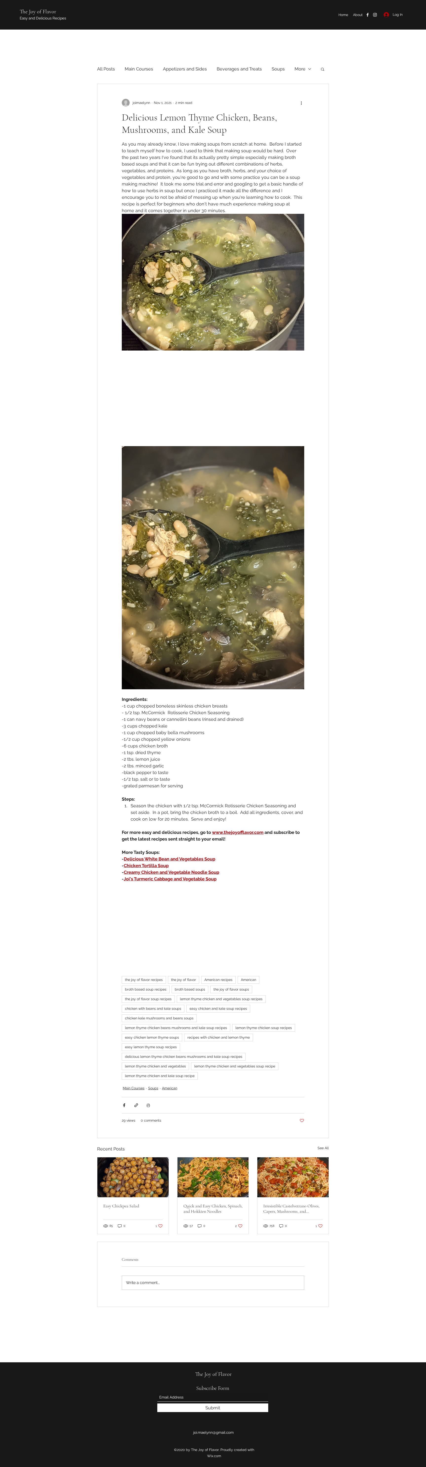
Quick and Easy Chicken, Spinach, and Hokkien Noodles (213, 1210)
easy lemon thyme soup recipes (151, 1049)
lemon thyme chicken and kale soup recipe (160, 1078)
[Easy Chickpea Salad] (133, 1179)
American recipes (218, 982)
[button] (322, 69)
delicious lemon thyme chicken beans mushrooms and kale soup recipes (183, 1059)
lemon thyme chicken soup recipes (263, 1030)
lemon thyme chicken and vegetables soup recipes (221, 1001)
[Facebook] (367, 14)
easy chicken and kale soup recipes (218, 1010)
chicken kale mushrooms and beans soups (159, 1020)
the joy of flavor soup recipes (148, 1001)
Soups (278, 68)
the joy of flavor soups (231, 991)
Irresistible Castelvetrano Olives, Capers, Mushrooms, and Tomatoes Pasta (291, 1210)
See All (323, 1150)
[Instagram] (375, 14)
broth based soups (190, 991)
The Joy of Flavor (38, 11)
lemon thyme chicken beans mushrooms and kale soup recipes (176, 1030)
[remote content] (213, 399)
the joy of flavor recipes (144, 982)
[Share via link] (136, 1107)
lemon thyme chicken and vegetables (155, 1068)
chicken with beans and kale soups (153, 1010)
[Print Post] (148, 1107)
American (248, 982)
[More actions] (301, 103)
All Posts (106, 68)
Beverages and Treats (239, 68)
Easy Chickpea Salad (121, 1208)
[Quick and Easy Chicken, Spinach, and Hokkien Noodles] (213, 1179)
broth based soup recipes (145, 991)
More (300, 68)
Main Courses (139, 68)
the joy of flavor (183, 982)
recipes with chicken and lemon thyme (218, 1039)
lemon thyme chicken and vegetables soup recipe (234, 1068)
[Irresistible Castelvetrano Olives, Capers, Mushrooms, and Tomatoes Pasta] (293, 1179)
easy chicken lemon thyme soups (152, 1039)
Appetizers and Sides (185, 68)
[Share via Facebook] (124, 1107)
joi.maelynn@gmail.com (213, 1432)
